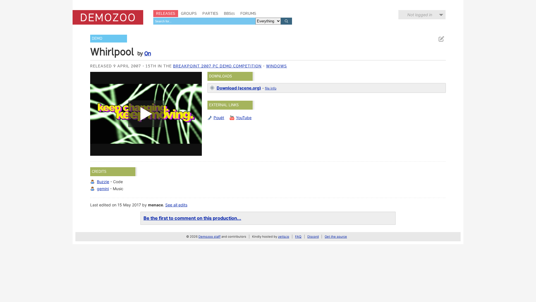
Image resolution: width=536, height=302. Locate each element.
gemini (103, 188)
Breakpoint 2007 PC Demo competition (217, 66)
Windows (276, 66)
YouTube (244, 117)
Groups (189, 13)
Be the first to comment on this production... (192, 218)
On (147, 53)
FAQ (298, 237)
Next (195, 114)
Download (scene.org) (239, 88)
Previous (97, 114)
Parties (210, 13)
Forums (248, 13)
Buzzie (103, 181)
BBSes (229, 13)
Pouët (219, 117)
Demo (97, 38)
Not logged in (419, 14)
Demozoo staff (209, 237)
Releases (165, 13)
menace (155, 204)
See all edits (176, 204)
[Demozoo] (108, 17)
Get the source (336, 237)
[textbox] (204, 21)
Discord (313, 237)
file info (270, 88)
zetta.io (283, 237)
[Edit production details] (441, 39)
